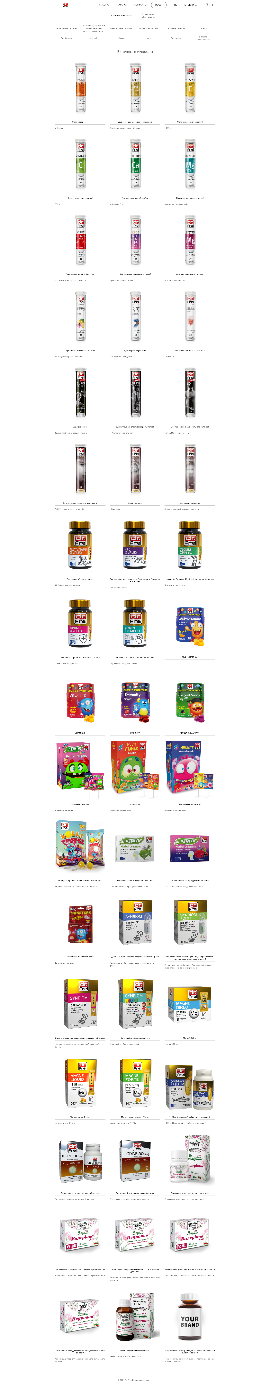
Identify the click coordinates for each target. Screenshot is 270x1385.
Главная (104, 4)
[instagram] (207, 4)
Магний (93, 38)
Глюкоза (203, 28)
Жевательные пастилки (121, 28)
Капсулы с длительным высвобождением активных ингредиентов (94, 28)
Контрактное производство (203, 38)
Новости (158, 4)
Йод (149, 38)
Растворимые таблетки (66, 28)
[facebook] (212, 4)
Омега (121, 38)
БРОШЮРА (190, 4)
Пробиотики (66, 38)
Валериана (176, 38)
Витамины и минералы (121, 15)
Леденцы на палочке (148, 28)
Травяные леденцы (176, 28)
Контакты (140, 4)
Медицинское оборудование (148, 15)
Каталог (122, 4)
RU (175, 4)
